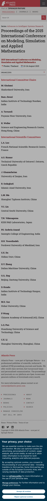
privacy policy (15, 476)
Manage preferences (10, 483)
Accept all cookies (24, 491)
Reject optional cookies (23, 497)
